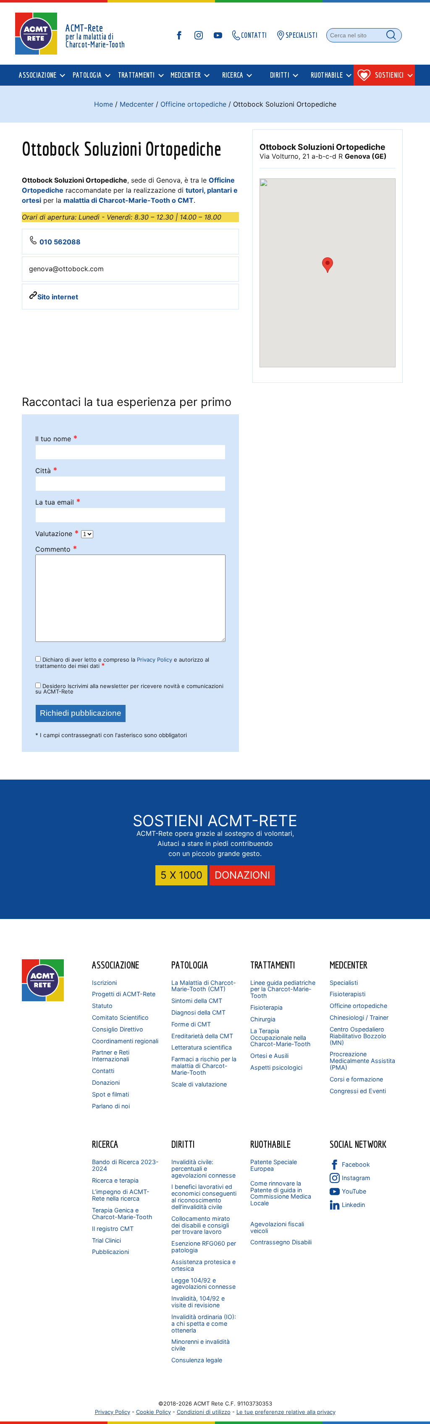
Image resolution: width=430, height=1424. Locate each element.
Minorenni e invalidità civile (200, 1345)
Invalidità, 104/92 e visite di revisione (198, 1302)
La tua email (58, 502)
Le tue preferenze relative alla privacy (286, 1411)
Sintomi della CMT (196, 1000)
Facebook (356, 1164)
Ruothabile (270, 1144)
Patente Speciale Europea (273, 1165)
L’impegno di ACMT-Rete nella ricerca (120, 1195)
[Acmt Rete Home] (43, 999)
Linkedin (353, 1204)
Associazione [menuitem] (37, 75)
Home (103, 104)
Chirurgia (262, 1019)
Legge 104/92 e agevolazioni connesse (203, 1283)
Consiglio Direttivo (117, 1029)
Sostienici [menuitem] (389, 75)
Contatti (103, 1070)
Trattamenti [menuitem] (136, 75)
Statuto (102, 1005)
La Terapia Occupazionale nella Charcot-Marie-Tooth (280, 1037)
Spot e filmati (110, 1094)
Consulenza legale (196, 1360)
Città (46, 470)
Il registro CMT (113, 1228)
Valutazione (57, 533)
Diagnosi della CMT (198, 1012)
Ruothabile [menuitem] (327, 75)
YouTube (354, 1191)
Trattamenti (272, 965)
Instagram (356, 1177)
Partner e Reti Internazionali (110, 1056)
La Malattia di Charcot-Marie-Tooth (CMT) (203, 986)
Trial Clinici (106, 1240)
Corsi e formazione (356, 1079)
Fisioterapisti (347, 993)
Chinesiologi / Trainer (359, 1017)
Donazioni (106, 1082)
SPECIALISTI (301, 35)
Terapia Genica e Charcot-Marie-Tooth (122, 1213)
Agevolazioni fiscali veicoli (277, 1227)
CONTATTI (254, 35)
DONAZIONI (242, 875)
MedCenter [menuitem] (185, 75)
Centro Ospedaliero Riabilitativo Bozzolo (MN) (358, 1036)
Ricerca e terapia (115, 1180)
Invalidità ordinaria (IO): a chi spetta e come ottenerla (203, 1323)
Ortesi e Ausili (269, 1055)
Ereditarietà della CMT (202, 1035)
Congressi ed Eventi (358, 1090)
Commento (56, 549)
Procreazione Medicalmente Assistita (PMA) (362, 1060)
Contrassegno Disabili (281, 1242)
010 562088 (60, 242)
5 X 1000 (181, 875)
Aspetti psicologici (276, 1067)
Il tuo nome (56, 439)
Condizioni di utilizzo (204, 1411)
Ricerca (105, 1144)
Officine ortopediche (193, 104)
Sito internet (57, 297)
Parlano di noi (111, 1106)
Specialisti (344, 982)
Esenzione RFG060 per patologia (203, 1247)
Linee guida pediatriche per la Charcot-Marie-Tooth (282, 989)
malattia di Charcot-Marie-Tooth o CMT (128, 200)
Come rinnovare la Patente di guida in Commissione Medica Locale (280, 1193)
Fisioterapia (266, 1007)
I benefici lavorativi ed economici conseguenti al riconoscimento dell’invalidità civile (203, 1196)
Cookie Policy (153, 1411)
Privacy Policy (154, 659)
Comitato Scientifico (120, 1017)
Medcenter (137, 104)
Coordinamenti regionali (125, 1040)
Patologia (189, 965)
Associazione (115, 965)
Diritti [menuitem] (279, 75)
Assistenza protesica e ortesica (203, 1265)
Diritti (183, 1144)
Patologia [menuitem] (87, 75)
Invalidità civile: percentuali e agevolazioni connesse (203, 1168)
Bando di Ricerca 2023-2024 (125, 1165)
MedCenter (348, 965)
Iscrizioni (104, 982)
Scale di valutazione (199, 1084)
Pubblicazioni (110, 1251)
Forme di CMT (191, 1024)
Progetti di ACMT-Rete (123, 993)
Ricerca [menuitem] (233, 75)
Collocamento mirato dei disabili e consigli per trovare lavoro (200, 1225)
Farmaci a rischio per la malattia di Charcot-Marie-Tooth (203, 1065)
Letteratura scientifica (201, 1047)
